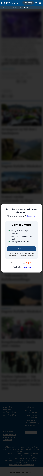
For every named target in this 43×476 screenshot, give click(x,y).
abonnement (26, 267)
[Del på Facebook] (18, 81)
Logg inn (36, 2)
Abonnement (9, 437)
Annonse (7, 440)
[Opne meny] (40, 3)
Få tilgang (28, 3)
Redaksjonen (9, 435)
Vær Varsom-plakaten (30, 452)
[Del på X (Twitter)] (21, 81)
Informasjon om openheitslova (21, 470)
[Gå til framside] (11, 2)
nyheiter (6, 91)
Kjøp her (21, 249)
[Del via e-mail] (25, 81)
